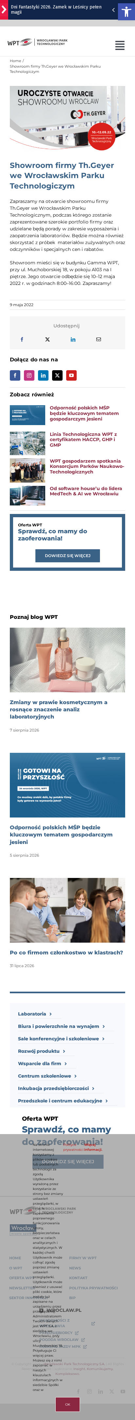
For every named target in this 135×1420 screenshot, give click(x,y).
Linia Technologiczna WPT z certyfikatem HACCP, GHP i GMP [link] (83, 439)
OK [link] (67, 1404)
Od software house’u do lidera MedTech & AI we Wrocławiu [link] (86, 491)
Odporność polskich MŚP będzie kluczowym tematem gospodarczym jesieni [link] (84, 413)
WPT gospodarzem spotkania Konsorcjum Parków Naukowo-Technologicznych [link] (87, 466)
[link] (126, 11)
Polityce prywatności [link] (73, 1147)
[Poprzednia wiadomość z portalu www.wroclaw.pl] (113, 10)
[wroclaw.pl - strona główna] (4, 10)
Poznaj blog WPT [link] (34, 617)
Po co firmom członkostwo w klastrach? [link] (66, 952)
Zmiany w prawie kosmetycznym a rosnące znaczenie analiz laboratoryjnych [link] (58, 709)
